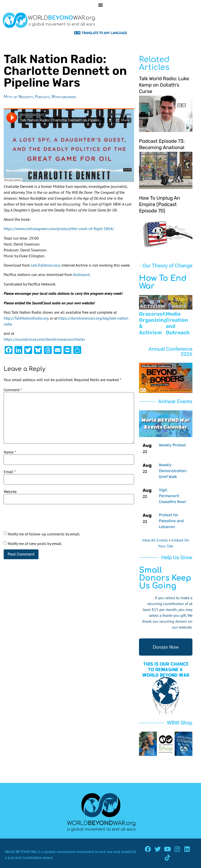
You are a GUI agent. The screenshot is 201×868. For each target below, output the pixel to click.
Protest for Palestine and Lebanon (171, 521)
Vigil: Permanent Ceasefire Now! (172, 496)
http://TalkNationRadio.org (26, 318)
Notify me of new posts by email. (35, 543)
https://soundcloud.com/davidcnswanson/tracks (44, 339)
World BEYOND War (21, 851)
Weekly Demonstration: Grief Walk (173, 471)
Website (10, 491)
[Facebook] (148, 849)
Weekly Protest (172, 445)
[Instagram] (177, 849)
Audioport (81, 274)
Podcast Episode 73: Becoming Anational (162, 144)
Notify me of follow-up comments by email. (44, 534)
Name (10, 452)
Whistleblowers (63, 96)
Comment (13, 390)
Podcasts (42, 96)
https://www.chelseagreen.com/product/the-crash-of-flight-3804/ (59, 228)
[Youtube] (167, 849)
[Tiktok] (167, 857)
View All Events (155, 540)
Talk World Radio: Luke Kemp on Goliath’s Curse (164, 85)
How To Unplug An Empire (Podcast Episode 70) (159, 204)
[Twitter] (157, 849)
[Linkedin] (187, 849)
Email (10, 472)
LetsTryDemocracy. (46, 265)
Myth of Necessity (18, 96)
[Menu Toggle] (100, 4)
